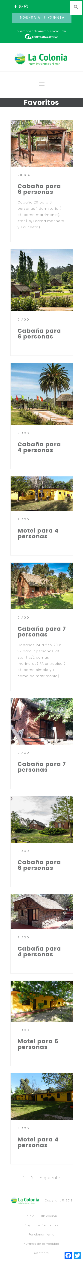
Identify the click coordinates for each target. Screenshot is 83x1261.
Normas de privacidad (41, 1243)
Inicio (30, 1216)
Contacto (41, 1253)
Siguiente (50, 1178)
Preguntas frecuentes (42, 1225)
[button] (76, 8)
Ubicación (49, 1216)
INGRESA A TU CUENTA (42, 17)
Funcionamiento (42, 1234)
